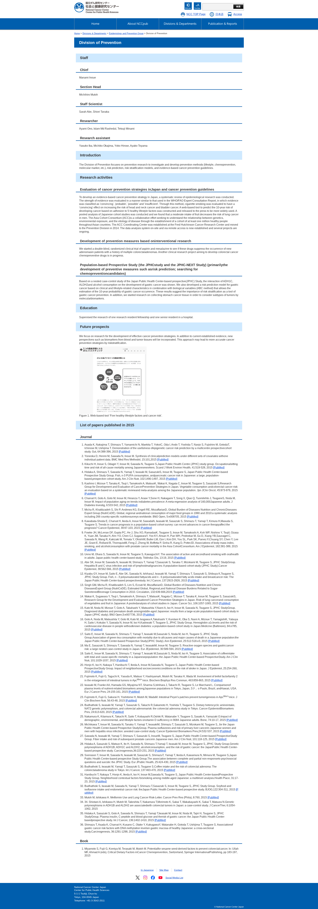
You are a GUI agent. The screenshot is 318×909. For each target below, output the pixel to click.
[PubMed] (124, 451)
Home (77, 33)
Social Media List (174, 877)
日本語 (219, 14)
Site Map (164, 870)
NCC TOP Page (196, 14)
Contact (178, 870)
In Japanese (147, 870)
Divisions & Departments (94, 33)
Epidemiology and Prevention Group (126, 33)
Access (237, 14)
